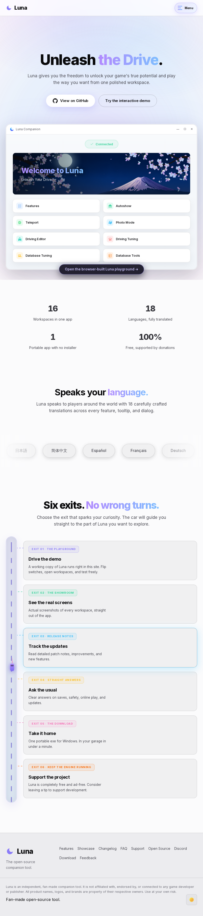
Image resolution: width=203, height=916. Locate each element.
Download (67, 858)
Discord (180, 848)
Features (66, 848)
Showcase (86, 848)
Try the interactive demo (127, 100)
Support (137, 848)
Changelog (108, 848)
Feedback (88, 858)
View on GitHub (74, 100)
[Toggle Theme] (191, 899)
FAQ (124, 848)
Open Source (159, 848)
